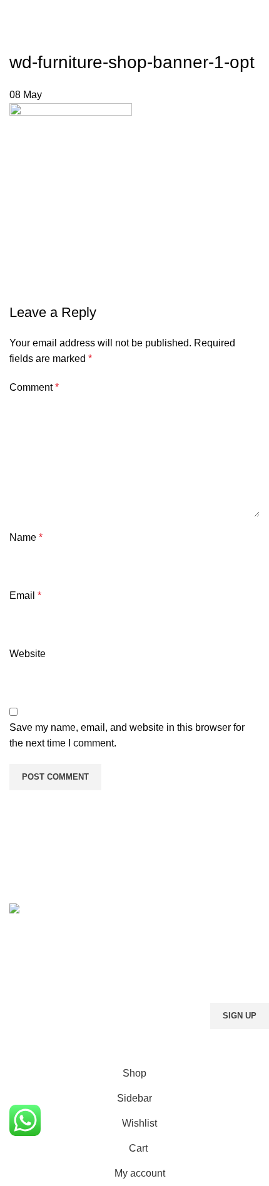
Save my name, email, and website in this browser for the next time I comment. (127, 735)
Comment (34, 387)
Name (26, 537)
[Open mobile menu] (14, 12)
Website (27, 653)
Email (25, 595)
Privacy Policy (214, 1037)
